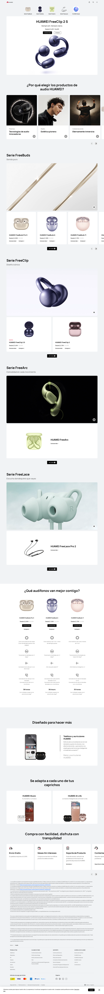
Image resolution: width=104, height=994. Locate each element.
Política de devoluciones (37, 957)
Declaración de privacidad (33, 985)
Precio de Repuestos (57, 955)
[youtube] (63, 979)
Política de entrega (36, 955)
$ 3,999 (20, 238)
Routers (12, 967)
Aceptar (91, 990)
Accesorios (12, 962)
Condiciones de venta (36, 952)
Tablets (11, 960)
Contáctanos (77, 964)
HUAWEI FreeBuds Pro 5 (18, 235)
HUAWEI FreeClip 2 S (52, 21)
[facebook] (57, 979)
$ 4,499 (57, 29)
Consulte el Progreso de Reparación (61, 964)
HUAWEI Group (77, 955)
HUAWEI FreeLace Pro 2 (63, 546)
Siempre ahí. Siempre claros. (52, 26)
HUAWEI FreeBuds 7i (78, 235)
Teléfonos (12, 952)
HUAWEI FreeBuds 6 (47, 235)
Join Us (76, 962)
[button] (89, 2)
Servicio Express (56, 962)
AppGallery (12, 969)
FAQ (32, 960)
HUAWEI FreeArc (59, 439)
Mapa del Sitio (13, 985)
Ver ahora (68, 864)
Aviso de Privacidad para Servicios (60, 967)
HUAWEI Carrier (77, 960)
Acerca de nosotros (78, 952)
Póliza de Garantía (57, 957)
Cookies (43, 985)
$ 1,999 (81, 238)
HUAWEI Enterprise (78, 957)
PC (10, 957)
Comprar (57, 32)
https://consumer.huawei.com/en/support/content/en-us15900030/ (35, 885)
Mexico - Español (90, 985)
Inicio (11, 945)
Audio (11, 964)
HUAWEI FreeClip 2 (62, 342)
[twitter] (60, 979)
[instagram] (66, 979)
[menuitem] (20, 953)
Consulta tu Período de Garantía (60, 960)
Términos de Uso (22, 985)
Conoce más (47, 32)
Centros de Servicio (57, 952)
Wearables (12, 955)
